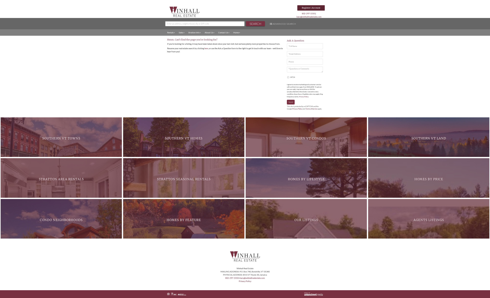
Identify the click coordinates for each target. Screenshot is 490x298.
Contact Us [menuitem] (223, 32)
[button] (255, 23)
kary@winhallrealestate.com (309, 16)
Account (316, 8)
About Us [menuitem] (209, 32)
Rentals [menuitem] (170, 32)
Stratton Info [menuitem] (194, 32)
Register (306, 8)
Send (291, 102)
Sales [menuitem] (181, 32)
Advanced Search (284, 24)
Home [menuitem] (236, 32)
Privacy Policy (303, 97)
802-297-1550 (308, 13)
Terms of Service (311, 109)
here (206, 48)
